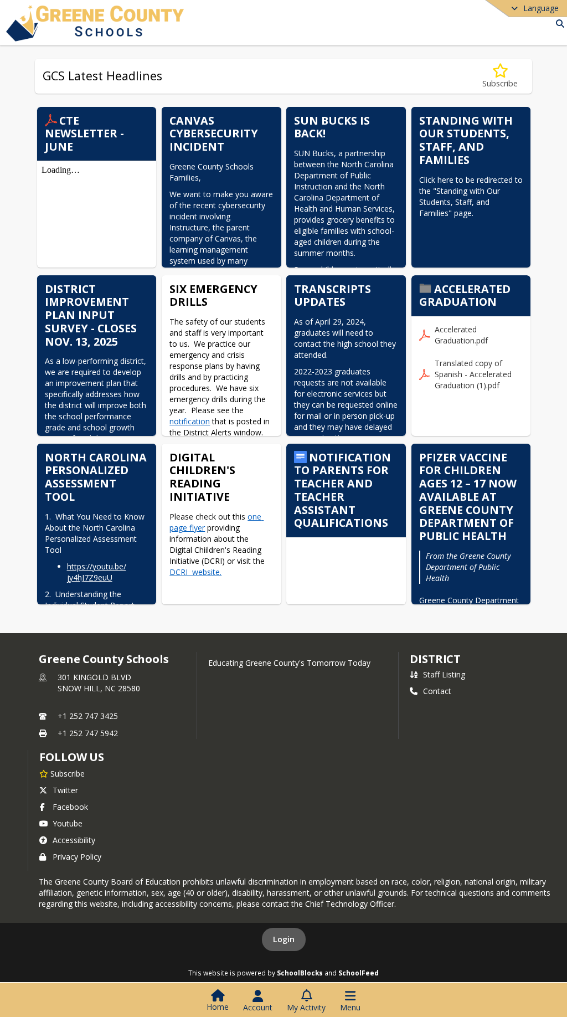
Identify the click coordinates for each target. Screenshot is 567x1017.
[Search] (557, 23)
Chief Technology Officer (349, 903)
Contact (437, 691)
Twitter (65, 790)
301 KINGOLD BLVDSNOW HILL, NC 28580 (99, 683)
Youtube (68, 823)
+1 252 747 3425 (88, 716)
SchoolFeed (358, 972)
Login (284, 939)
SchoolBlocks (300, 972)
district (435, 658)
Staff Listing (444, 674)
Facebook (70, 807)
